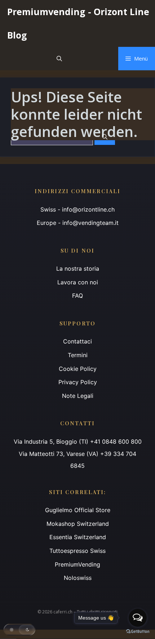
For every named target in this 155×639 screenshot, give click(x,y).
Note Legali (77, 395)
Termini (78, 355)
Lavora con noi (77, 282)
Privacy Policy (77, 382)
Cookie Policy (78, 368)
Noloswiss (78, 577)
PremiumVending (77, 564)
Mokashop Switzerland (77, 523)
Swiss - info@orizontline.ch (77, 209)
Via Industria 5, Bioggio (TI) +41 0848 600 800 (78, 441)
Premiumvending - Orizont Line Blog (78, 23)
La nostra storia (77, 268)
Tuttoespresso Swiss (77, 550)
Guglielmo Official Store (77, 510)
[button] (59, 58)
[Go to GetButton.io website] (137, 631)
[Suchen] (104, 137)
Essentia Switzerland (77, 537)
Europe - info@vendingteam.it (78, 222)
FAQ (77, 295)
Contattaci (77, 341)
